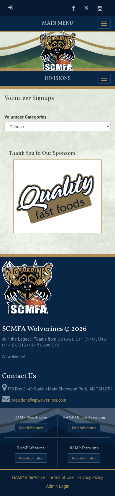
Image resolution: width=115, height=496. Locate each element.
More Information (31, 427)
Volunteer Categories (25, 117)
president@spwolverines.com (39, 400)
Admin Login (57, 486)
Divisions (58, 78)
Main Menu (57, 23)
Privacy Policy (90, 477)
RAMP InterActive (28, 477)
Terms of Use (61, 477)
